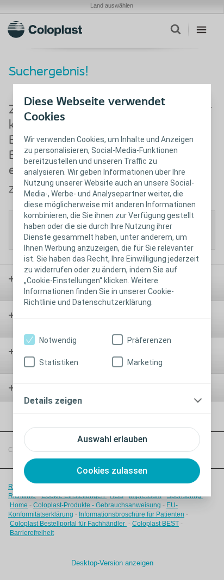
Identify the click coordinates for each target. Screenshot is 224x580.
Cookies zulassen (112, 471)
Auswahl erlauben (112, 439)
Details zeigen (53, 401)
